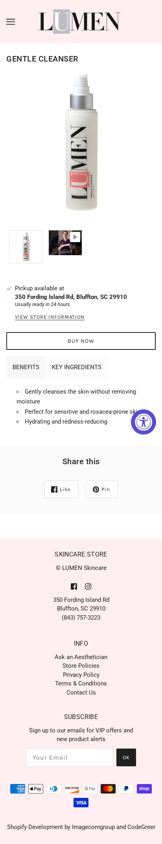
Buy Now (81, 341)
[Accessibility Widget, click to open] (143, 422)
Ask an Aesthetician (81, 657)
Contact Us (81, 692)
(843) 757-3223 (81, 617)
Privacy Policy (81, 674)
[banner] (79, 21)
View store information (50, 317)
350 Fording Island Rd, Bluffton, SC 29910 (71, 297)
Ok (126, 757)
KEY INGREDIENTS (76, 367)
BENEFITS (26, 367)
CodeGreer (141, 827)
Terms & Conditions (81, 683)
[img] (74, 586)
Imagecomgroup (93, 827)
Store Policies (81, 665)
